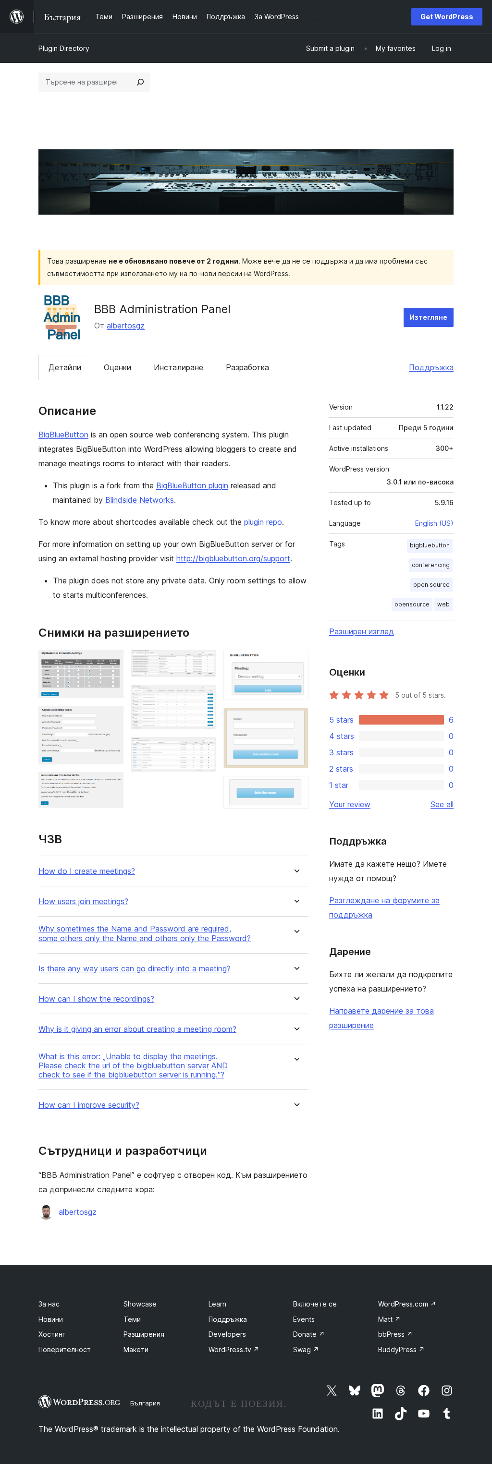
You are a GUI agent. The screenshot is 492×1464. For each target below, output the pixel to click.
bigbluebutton (430, 545)
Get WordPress (446, 16)
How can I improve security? (88, 1105)
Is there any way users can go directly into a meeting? (134, 968)
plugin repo (263, 522)
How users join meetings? (83, 901)
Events (304, 1319)
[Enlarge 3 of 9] (110, 785)
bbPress (395, 1334)
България (145, 1403)
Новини (50, 1319)
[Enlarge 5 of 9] (203, 697)
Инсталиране (178, 367)
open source (431, 584)
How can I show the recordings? (96, 999)
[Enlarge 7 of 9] (295, 662)
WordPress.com (407, 1304)
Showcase (140, 1304)
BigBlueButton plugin (192, 485)
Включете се (315, 1304)
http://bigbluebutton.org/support (233, 558)
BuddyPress (401, 1349)
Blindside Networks (139, 500)
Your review (349, 804)
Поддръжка (431, 367)
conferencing (431, 565)
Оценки (117, 367)
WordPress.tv (234, 1349)
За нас (49, 1304)
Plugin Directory (63, 48)
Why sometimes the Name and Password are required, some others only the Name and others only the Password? (144, 933)
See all (442, 804)
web (443, 604)
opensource (412, 604)
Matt (389, 1319)
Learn (217, 1304)
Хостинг (51, 1334)
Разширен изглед (361, 631)
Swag (306, 1349)
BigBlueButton (63, 434)
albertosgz (126, 325)
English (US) (434, 523)
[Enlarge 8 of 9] (295, 721)
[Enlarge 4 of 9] (203, 662)
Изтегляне (428, 317)
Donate (309, 1334)
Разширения (143, 1334)
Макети (135, 1349)
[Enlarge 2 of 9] (110, 719)
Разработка (247, 367)
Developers (227, 1334)
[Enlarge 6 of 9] (203, 750)
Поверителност (64, 1349)
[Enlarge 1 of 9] (110, 662)
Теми (132, 1319)
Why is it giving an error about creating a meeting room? (137, 1029)
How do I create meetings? (86, 871)
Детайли (65, 367)
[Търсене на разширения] (140, 82)
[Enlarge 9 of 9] (295, 789)
